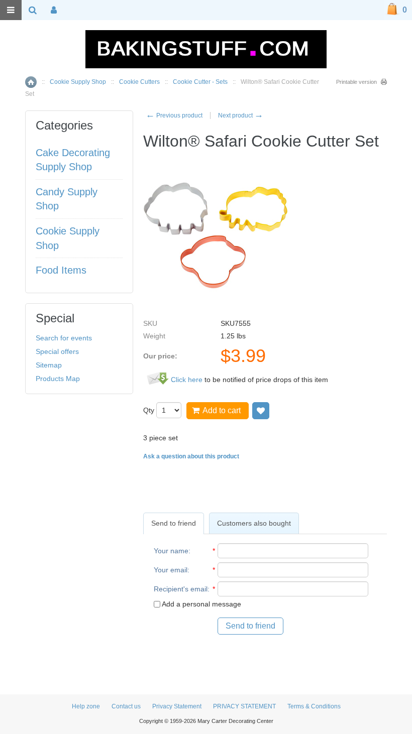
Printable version (356, 82)
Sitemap (49, 365)
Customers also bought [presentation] (254, 523)
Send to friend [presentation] (173, 523)
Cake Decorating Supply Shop (73, 160)
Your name (171, 551)
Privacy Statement (176, 706)
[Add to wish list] (260, 410)
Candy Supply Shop (66, 199)
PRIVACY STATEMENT (244, 706)
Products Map (58, 379)
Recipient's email (181, 589)
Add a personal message (200, 604)
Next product (240, 115)
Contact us (126, 706)
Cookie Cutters (139, 81)
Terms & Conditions (314, 706)
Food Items (61, 270)
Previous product (174, 115)
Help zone (86, 706)
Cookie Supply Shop (78, 81)
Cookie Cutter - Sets (200, 81)
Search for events (64, 338)
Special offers (57, 351)
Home (31, 82)
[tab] (173, 523)
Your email (170, 570)
